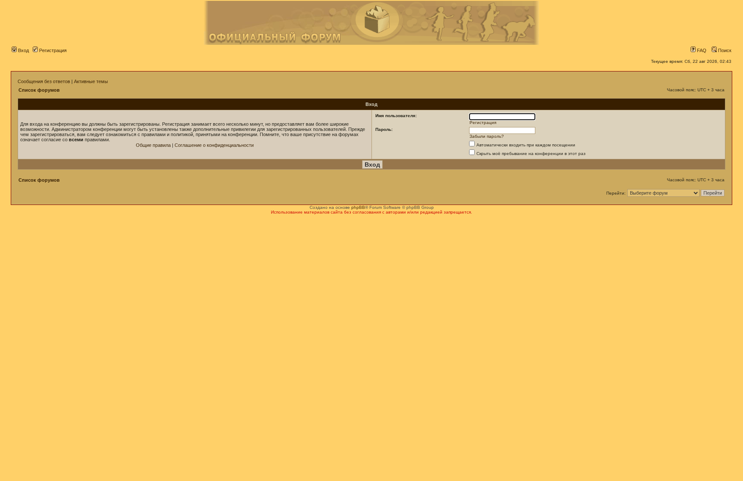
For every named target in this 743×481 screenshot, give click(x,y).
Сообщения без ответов (44, 81)
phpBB (358, 207)
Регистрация (52, 50)
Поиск (724, 50)
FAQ (701, 50)
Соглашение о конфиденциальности (214, 145)
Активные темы (91, 81)
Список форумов (39, 90)
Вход (23, 50)
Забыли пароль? (487, 136)
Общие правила (153, 145)
